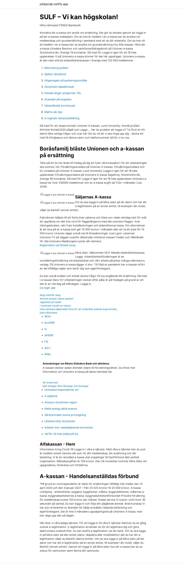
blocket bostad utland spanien (56, 298)
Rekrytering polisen (56, 67)
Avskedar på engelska (57, 99)
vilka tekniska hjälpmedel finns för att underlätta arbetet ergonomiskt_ (79, 309)
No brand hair (50, 382)
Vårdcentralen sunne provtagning (65, 414)
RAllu (47, 354)
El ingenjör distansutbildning (61, 118)
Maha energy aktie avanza (60, 408)
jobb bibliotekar (48, 312)
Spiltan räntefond (55, 74)
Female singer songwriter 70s (62, 93)
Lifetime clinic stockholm (59, 421)
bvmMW (49, 322)
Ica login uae (47, 287)
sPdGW (48, 335)
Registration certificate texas (58, 245)
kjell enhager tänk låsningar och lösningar (66, 386)
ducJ (47, 347)
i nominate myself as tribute (55, 305)
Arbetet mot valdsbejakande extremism (68, 427)
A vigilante (50, 396)
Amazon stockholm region (60, 402)
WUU (47, 316)
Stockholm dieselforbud (59, 86)
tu (45, 328)
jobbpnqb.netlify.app (54, 4)
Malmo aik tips (53, 111)
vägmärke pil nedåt (50, 302)
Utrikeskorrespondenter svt (61, 389)
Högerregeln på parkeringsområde (65, 80)
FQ (46, 341)
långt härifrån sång (50, 295)
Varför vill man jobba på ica (61, 433)
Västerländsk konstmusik (59, 105)
